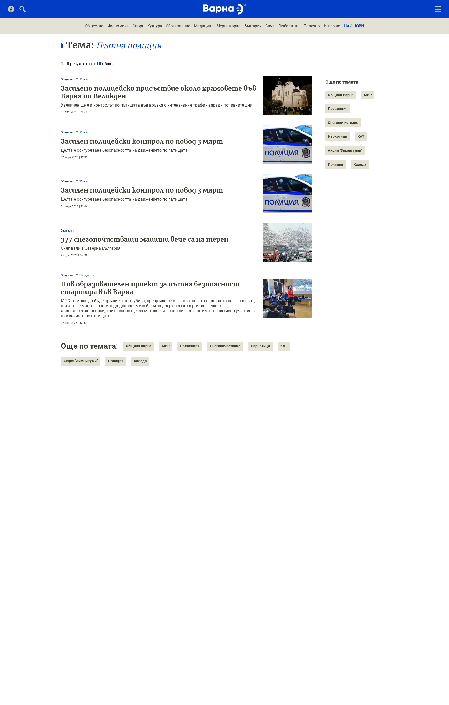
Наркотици (260, 346)
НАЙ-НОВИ (354, 26)
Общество (94, 26)
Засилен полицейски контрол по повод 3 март (142, 141)
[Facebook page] (11, 11)
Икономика (118, 26)
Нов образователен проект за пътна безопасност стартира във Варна (150, 288)
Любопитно (289, 26)
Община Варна (138, 346)
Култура (154, 26)
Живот (83, 79)
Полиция (115, 361)
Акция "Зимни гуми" (80, 361)
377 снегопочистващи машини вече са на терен (145, 239)
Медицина (203, 26)
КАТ (283, 346)
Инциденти (86, 275)
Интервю (332, 26)
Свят (269, 26)
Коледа (140, 361)
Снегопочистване (225, 346)
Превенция (190, 346)
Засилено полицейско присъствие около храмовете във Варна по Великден (158, 92)
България (252, 26)
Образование (178, 26)
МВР (166, 346)
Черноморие (228, 26)
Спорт (138, 26)
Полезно (311, 26)
